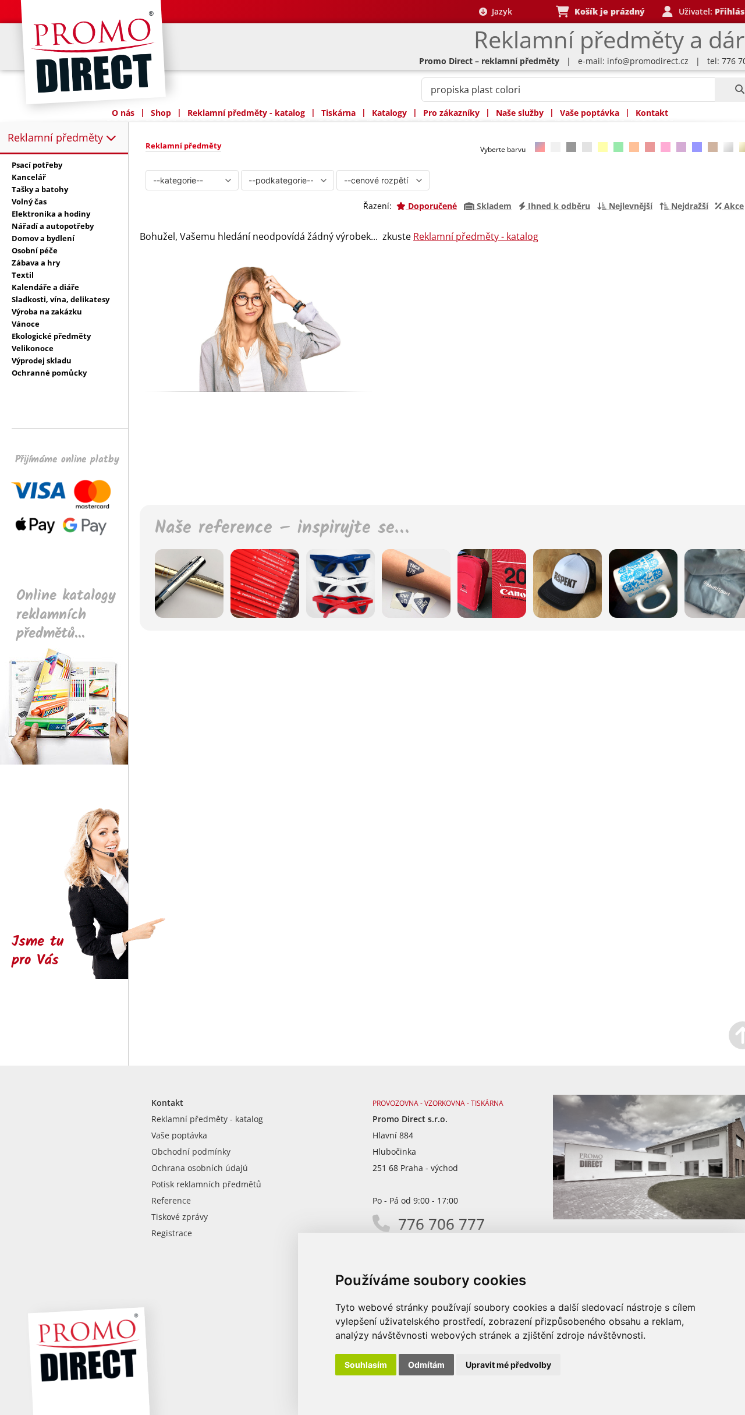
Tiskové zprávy (179, 1216)
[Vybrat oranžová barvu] (634, 147)
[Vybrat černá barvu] (571, 147)
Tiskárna (338, 112)
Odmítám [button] (426, 1365)
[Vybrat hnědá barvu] (712, 147)
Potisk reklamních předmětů (206, 1184)
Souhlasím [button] (366, 1365)
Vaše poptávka (589, 112)
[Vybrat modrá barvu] (697, 147)
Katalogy (389, 112)
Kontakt (652, 112)
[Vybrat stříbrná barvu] (728, 147)
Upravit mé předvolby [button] (508, 1365)
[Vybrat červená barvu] (650, 147)
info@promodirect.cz (648, 60)
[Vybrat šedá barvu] (587, 147)
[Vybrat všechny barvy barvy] (540, 147)
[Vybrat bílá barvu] (555, 147)
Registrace (171, 1233)
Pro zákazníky (451, 112)
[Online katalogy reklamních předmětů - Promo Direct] (72, 761)
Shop (161, 112)
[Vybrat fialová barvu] (681, 147)
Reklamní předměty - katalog (246, 112)
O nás (123, 112)
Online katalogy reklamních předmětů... (66, 614)
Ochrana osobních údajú (199, 1167)
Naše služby (520, 112)
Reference (171, 1200)
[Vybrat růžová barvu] (665, 147)
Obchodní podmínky (190, 1151)
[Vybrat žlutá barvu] (602, 147)
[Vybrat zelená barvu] (618, 147)
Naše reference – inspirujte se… (282, 528)
